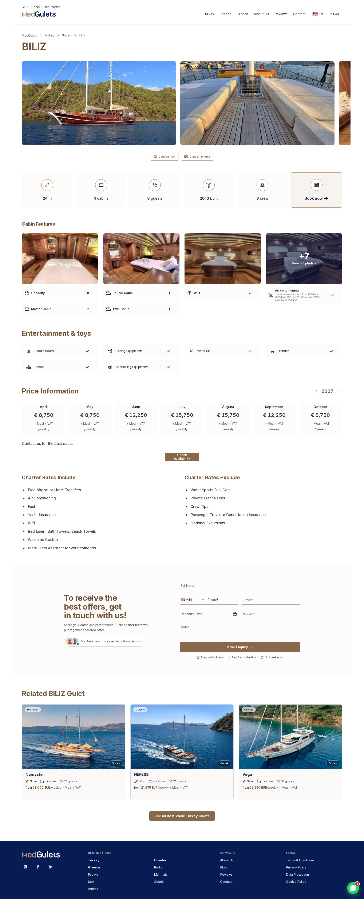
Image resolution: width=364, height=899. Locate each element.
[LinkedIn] (50, 866)
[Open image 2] (141, 258)
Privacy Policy (296, 867)
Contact (299, 14)
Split (91, 882)
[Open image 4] (257, 103)
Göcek (66, 35)
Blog (223, 867)
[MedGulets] (39, 14)
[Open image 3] (99, 103)
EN (321, 14)
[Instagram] (25, 866)
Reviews (281, 14)
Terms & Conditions (300, 860)
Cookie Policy (296, 882)
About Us (261, 14)
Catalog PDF (166, 156)
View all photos (200, 156)
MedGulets (29, 35)
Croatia (242, 14)
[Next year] (338, 391)
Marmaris (160, 874)
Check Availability (182, 456)
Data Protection (297, 874)
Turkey (208, 14)
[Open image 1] (60, 258)
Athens (93, 889)
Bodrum (159, 867)
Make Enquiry (237, 647)
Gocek (159, 882)
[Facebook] (38, 866)
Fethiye (93, 874)
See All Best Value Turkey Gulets (182, 816)
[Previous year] (316, 391)
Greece (225, 14)
